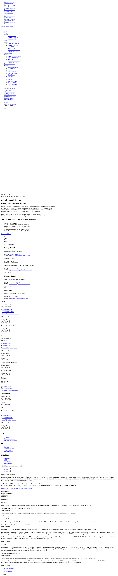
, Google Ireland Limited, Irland (16, 508)
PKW (5, 40)
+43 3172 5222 (6, 416)
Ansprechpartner (12, 81)
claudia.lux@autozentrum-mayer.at (18, 298)
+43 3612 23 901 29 (14, 254)
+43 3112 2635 (6, 386)
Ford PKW (11, 47)
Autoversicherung (12, 73)
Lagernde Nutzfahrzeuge (14, 56)
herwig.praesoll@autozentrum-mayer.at (19, 255)
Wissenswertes (12, 36)
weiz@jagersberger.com (9, 420)
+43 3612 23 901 (7, 310)
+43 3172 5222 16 (7, 418)
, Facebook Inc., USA (11, 553)
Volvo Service (11, 68)
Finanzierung (11, 75)
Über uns (10, 79)
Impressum (7, 458)
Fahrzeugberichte (12, 39)
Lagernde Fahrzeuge (13, 43)
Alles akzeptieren (9, 568)
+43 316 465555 (6, 343)
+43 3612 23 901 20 (14, 282)
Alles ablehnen (8, 571)
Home (6, 31)
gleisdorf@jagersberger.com (10, 390)
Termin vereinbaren (13, 71)
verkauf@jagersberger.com (9, 348)
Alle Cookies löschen (26, 488)
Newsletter (7, 437)
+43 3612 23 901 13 (14, 296)
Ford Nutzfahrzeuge (13, 57)
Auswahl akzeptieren (10, 570)
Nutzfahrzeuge (8, 53)
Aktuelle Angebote (13, 37)
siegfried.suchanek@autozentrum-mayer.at (20, 270)
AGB (5, 460)
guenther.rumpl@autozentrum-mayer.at (19, 284)
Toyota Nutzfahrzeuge (14, 59)
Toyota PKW (11, 48)
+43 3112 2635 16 (7, 388)
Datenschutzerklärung (7, 488)
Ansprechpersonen (13, 51)
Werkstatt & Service (13, 67)
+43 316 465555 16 (7, 345)
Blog (5, 33)
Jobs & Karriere (12, 82)
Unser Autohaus (8, 76)
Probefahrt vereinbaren (14, 50)
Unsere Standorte (12, 84)
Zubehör (10, 70)
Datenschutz (7, 461)
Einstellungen (8, 463)
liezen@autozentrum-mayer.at (10, 314)
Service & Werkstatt (9, 64)
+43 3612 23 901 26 (8, 312)
